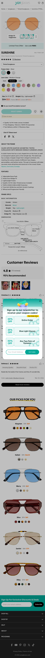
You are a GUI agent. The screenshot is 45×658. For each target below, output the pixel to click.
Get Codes (32, 352)
